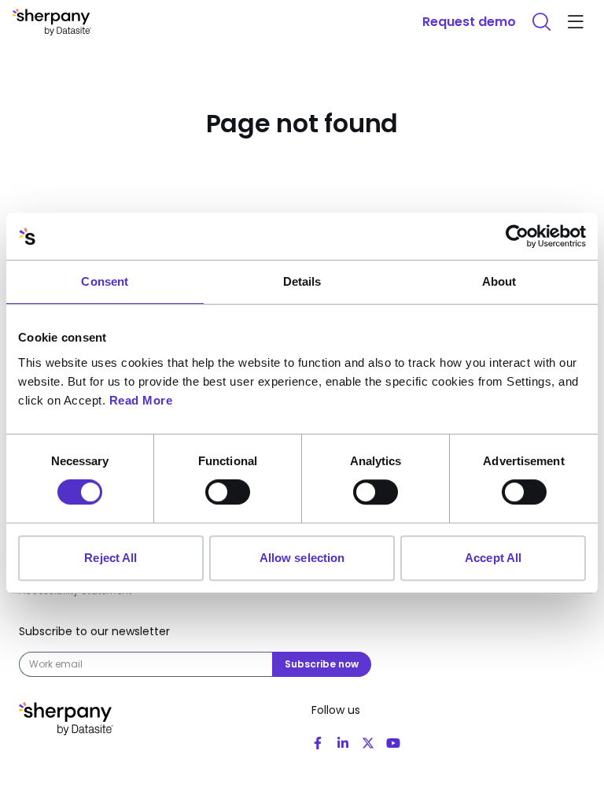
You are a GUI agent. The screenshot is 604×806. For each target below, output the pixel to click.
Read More (141, 400)
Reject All (110, 557)
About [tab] (499, 281)
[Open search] (541, 22)
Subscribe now (322, 664)
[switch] (227, 492)
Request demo (469, 22)
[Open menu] (575, 22)
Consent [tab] (104, 281)
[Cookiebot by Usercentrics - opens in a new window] (517, 236)
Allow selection (302, 557)
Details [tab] (302, 281)
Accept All (493, 557)
